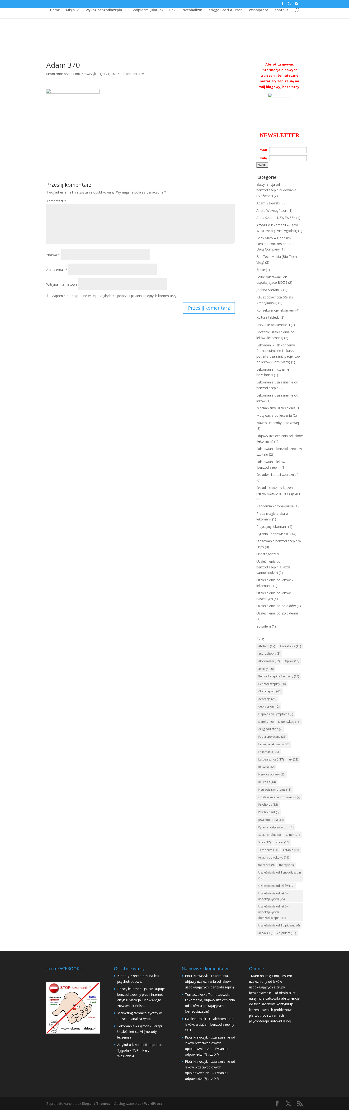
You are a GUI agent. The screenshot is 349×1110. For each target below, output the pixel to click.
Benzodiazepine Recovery (278, 676)
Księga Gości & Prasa (225, 10)
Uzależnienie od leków (276, 886)
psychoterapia (270, 820)
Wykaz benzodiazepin (104, 10)
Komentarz (56, 201)
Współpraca (258, 10)
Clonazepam (269, 691)
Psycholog (268, 805)
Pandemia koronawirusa (275, 506)
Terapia (291, 850)
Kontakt (281, 10)
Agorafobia (290, 646)
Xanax (265, 933)
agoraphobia (269, 654)
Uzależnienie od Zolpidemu (277, 613)
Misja (70, 10)
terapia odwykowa (273, 857)
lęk (293, 759)
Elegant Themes (96, 1103)
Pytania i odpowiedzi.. (272, 534)
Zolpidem (263, 626)
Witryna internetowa (61, 284)
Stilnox (292, 835)
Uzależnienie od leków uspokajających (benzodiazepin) (273, 912)
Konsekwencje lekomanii (275, 310)
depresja (267, 699)
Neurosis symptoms (274, 790)
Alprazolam (269, 661)
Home (55, 10)
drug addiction (270, 729)
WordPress (153, 1103)
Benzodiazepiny (272, 684)
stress (282, 842)
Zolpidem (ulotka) (148, 10)
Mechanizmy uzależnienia (276, 408)
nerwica (266, 767)
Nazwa (53, 255)
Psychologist (268, 812)
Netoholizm (192, 10)
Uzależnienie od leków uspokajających (273, 896)
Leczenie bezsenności (273, 324)
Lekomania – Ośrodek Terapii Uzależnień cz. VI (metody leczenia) (140, 1032)
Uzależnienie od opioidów (276, 606)
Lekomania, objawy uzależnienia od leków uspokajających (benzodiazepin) (209, 981)
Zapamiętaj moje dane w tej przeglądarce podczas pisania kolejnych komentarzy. (114, 295)
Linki (172, 10)
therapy (286, 865)
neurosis (267, 782)
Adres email (56, 269)
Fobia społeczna (272, 737)
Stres (264, 842)
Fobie (260, 269)
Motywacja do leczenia (274, 415)
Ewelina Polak (195, 1018)
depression (268, 706)
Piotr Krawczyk (84, 73)
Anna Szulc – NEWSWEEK (275, 217)
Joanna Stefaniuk (269, 290)
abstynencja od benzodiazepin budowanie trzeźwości (276, 190)
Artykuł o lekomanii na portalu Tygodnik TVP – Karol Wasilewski (140, 1050)
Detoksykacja (289, 722)
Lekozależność (271, 759)
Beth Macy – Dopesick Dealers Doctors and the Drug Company (275, 244)
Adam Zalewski (268, 203)
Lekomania (268, 752)
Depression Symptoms (275, 714)
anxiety (266, 669)
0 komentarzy (133, 73)
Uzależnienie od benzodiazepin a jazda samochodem (273, 567)
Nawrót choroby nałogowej (277, 422)
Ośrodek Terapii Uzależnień (277, 474)
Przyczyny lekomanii (271, 526)
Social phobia (269, 835)
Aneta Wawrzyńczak (272, 210)
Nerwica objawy (271, 774)
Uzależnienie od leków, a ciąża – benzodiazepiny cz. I (209, 1024)
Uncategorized (267, 554)
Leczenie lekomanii (273, 744)
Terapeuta (268, 850)
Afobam (266, 646)
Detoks (266, 722)
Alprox (291, 661)
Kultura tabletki (267, 317)
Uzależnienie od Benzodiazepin (279, 875)
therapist (266, 865)
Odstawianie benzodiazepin (279, 797)
